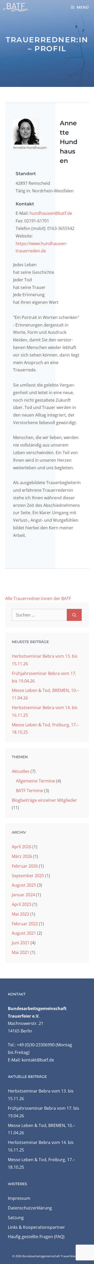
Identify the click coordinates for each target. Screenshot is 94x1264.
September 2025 (28, 876)
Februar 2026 (25, 866)
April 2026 (21, 847)
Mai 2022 (20, 914)
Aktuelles (21, 771)
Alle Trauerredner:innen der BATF (38, 598)
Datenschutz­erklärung (30, 1208)
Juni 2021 (21, 943)
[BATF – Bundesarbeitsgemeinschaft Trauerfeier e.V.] (16, 7)
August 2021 (24, 933)
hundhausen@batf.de (51, 213)
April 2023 (21, 904)
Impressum (19, 1198)
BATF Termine (29, 790)
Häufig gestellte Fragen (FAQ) (36, 1236)
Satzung (16, 1217)
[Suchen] (74, 615)
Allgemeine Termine (35, 781)
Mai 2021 (20, 952)
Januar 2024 (23, 895)
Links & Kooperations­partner (36, 1227)
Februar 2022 (25, 924)
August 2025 (24, 885)
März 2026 (22, 856)
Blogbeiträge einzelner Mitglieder (44, 800)
